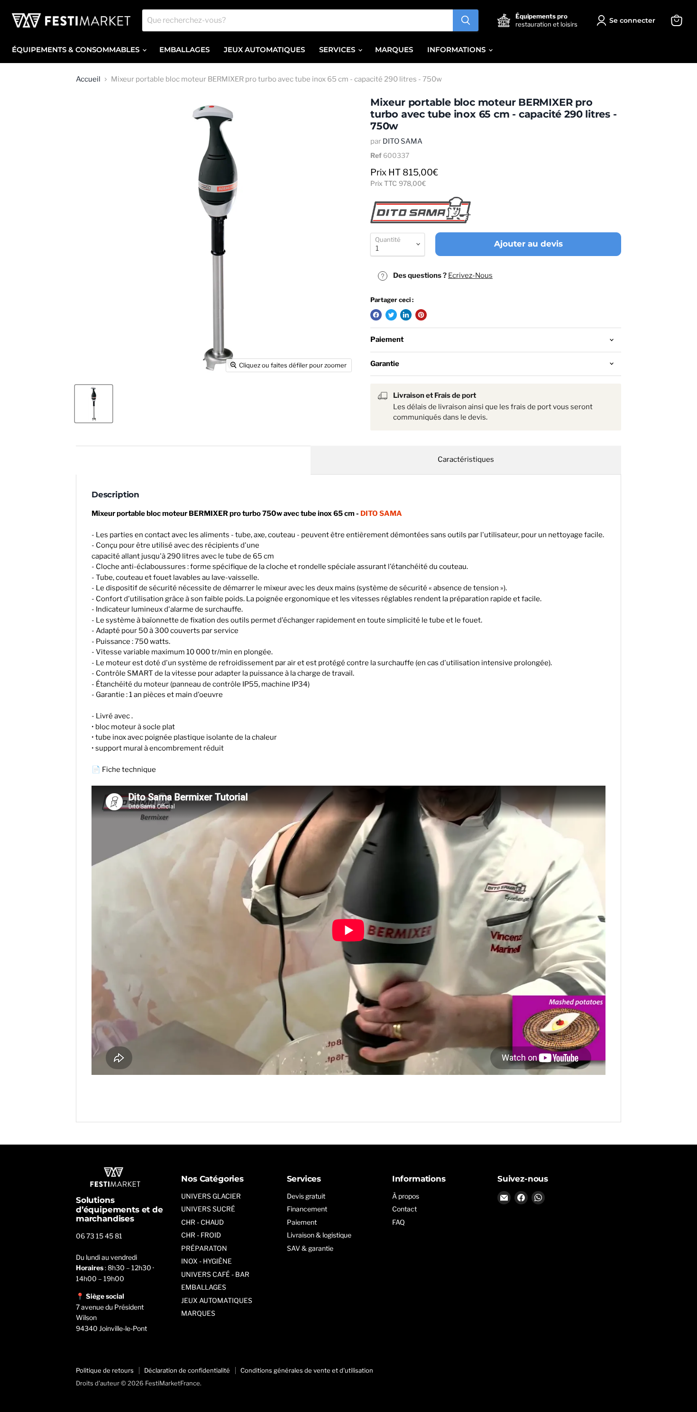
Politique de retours (105, 1370)
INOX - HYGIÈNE (206, 1261)
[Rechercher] (465, 20)
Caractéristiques (466, 459)
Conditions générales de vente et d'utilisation (306, 1370)
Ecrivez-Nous (470, 275)
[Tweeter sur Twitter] (391, 315)
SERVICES (338, 49)
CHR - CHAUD (202, 1222)
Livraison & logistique (319, 1235)
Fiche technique (129, 769)
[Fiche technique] (348, 930)
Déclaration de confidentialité (187, 1370)
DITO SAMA (402, 141)
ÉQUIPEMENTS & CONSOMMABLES (76, 49)
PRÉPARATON (204, 1248)
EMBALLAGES (184, 49)
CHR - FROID (201, 1235)
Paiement (302, 1222)
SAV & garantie (310, 1248)
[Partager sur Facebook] (376, 315)
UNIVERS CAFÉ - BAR (215, 1274)
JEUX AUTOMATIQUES (264, 49)
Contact (404, 1209)
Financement (307, 1209)
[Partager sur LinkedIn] (406, 315)
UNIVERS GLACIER (211, 1196)
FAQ (398, 1222)
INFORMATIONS (457, 49)
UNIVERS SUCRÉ (208, 1209)
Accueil (88, 79)
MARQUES (394, 49)
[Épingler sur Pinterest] (421, 315)
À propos (405, 1196)
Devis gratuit (306, 1196)
